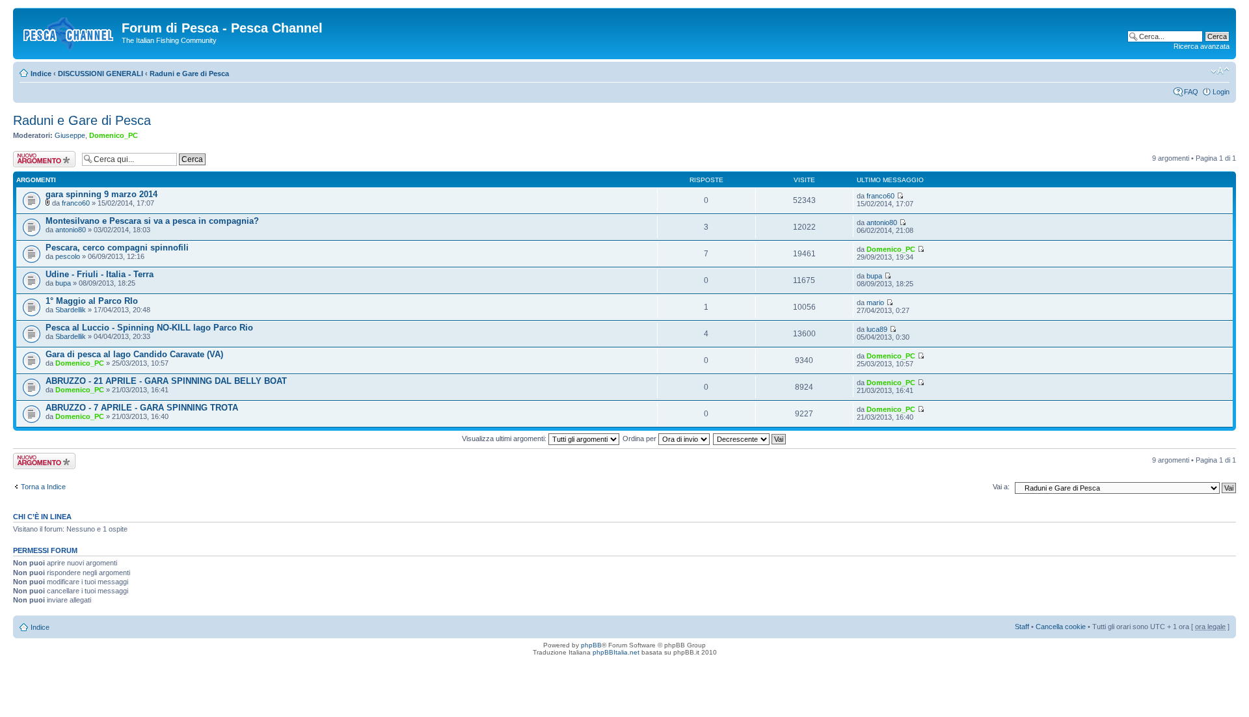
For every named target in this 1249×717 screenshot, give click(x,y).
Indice (41, 73)
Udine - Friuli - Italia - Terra (100, 274)
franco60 (76, 203)
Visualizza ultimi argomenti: (505, 438)
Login (1221, 92)
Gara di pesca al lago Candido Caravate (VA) (134, 354)
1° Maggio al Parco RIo (92, 301)
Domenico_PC (113, 135)
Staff (1022, 626)
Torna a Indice (43, 487)
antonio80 (70, 230)
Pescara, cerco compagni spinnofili (117, 247)
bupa (63, 283)
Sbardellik (70, 310)
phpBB (591, 645)
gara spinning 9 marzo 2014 (101, 194)
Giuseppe (70, 135)
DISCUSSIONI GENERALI (100, 73)
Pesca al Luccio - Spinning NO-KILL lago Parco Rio (149, 327)
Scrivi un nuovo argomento (37, 159)
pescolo (67, 256)
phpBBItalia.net (616, 652)
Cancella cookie (1061, 626)
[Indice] (69, 32)
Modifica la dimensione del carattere (1220, 71)
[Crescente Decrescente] (750, 438)
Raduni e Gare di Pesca (189, 73)
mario (875, 302)
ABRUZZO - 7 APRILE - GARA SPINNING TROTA (142, 408)
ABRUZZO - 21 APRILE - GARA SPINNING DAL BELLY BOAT (166, 381)
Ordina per (640, 438)
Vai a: (1001, 487)
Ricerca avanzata (1201, 46)
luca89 (876, 329)
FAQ (1191, 92)
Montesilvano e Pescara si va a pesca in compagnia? (152, 221)
